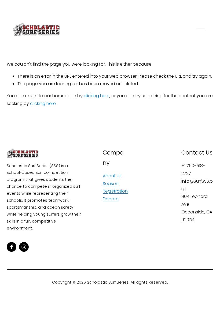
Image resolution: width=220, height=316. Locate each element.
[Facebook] (11, 247)
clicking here (96, 96)
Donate (111, 199)
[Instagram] (24, 247)
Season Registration (115, 187)
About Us (112, 176)
